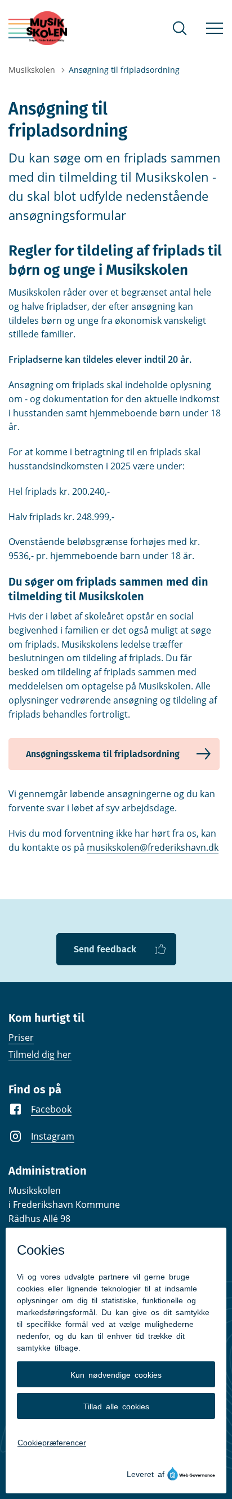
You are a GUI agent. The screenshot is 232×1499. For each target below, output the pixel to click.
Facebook (51, 1109)
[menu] (215, 28)
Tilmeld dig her (40, 1054)
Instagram (52, 1136)
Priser (21, 1037)
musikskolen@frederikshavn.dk (152, 847)
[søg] (179, 28)
